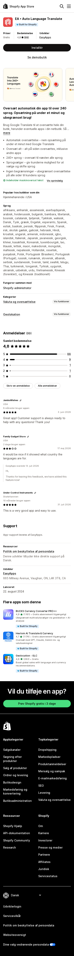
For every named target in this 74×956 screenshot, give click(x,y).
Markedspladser (49, 756)
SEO (41, 785)
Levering (44, 792)
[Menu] (69, 6)
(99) (26, 37)
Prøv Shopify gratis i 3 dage (37, 703)
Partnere (44, 854)
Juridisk (43, 869)
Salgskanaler (12, 749)
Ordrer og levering (15, 775)
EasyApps (45, 37)
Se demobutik (37, 57)
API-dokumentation (16, 833)
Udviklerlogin (12, 906)
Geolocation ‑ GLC (26, 655)
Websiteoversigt (14, 934)
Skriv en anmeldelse (18, 385)
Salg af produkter (15, 768)
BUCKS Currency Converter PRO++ (36, 611)
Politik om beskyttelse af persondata (28, 551)
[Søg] (62, 6)
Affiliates (44, 862)
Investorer (45, 840)
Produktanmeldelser (52, 764)
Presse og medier (50, 847)
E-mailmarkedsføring (52, 778)
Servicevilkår (12, 916)
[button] (37, 619)
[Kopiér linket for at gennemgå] (20, 400)
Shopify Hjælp (12, 826)
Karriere (43, 833)
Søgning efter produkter (12, 758)
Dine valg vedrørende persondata (26, 944)
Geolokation (11, 314)
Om (40, 826)
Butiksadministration (17, 800)
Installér (37, 47)
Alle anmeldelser (47, 385)
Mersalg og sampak (51, 771)
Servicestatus (47, 876)
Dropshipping (47, 749)
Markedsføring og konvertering (15, 791)
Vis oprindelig (55, 180)
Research (9, 847)
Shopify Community (16, 840)
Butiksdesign (12, 782)
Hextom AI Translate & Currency (34, 633)
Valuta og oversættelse (19, 301)
